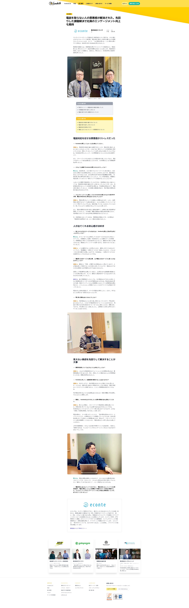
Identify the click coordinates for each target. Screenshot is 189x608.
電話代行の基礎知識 (65, 590)
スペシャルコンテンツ (66, 592)
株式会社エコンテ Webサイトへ (77, 528)
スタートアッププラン (94, 588)
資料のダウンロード (65, 585)
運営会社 (77, 585)
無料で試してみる (134, 3)
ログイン (125, 3)
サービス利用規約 (51, 595)
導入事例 (81, 3)
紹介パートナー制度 (93, 585)
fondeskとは (67, 3)
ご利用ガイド (89, 3)
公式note (63, 595)
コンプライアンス (79, 588)
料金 (75, 3)
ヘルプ (48, 592)
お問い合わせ (98, 3)
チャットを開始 (112, 589)
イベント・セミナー (65, 588)
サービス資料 (108, 3)
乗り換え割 (91, 590)
